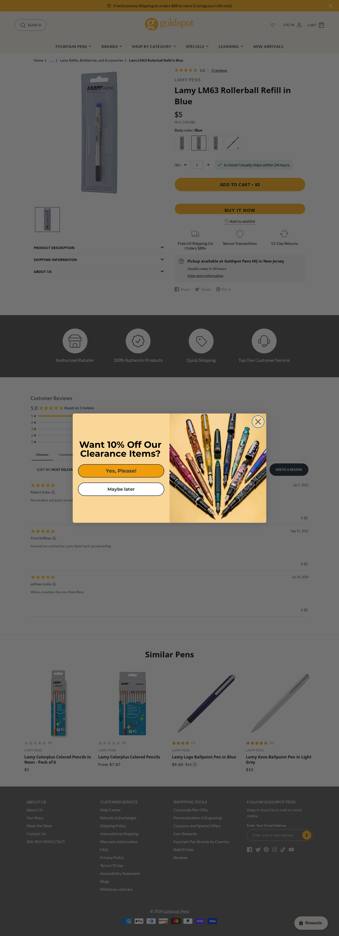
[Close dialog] (258, 421)
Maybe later (121, 489)
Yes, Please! (121, 471)
